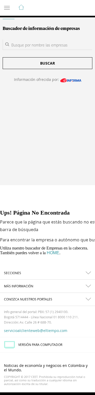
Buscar (47, 63)
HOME (53, 253)
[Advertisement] (47, 137)
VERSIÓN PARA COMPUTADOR (40, 344)
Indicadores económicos (75, 8)
